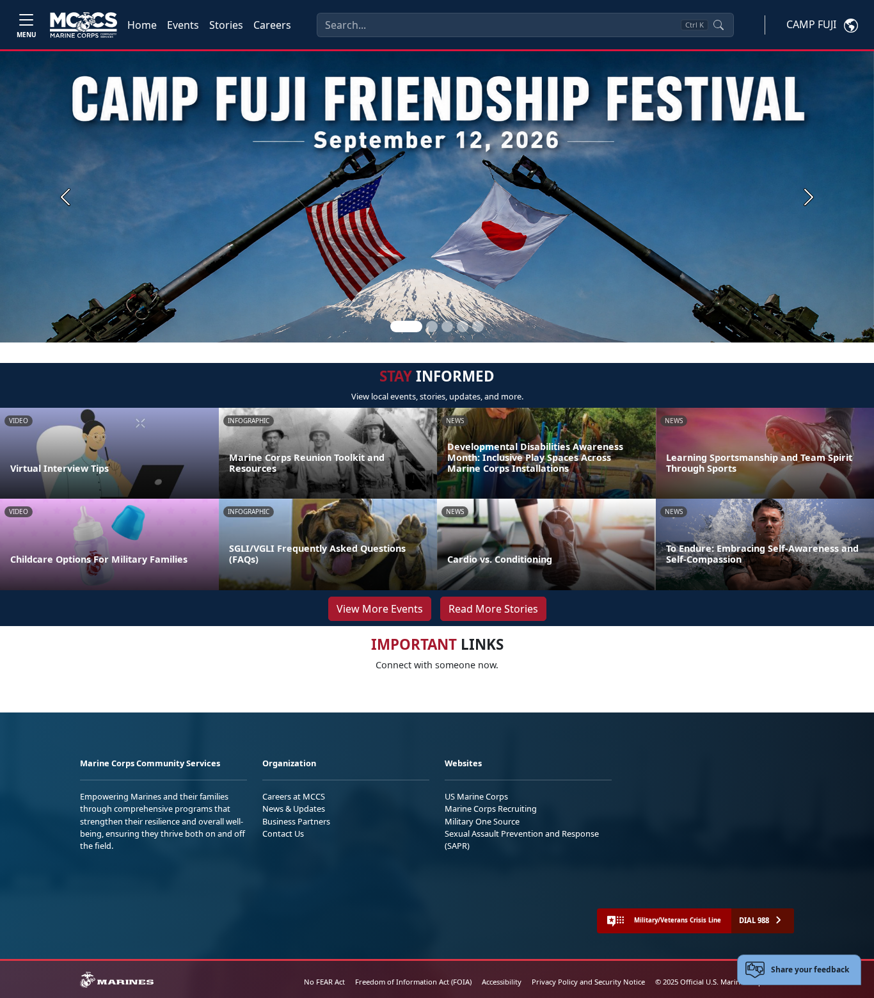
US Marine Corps (476, 796)
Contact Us (283, 833)
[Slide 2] (432, 326)
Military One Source (482, 821)
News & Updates (293, 808)
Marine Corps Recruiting (491, 808)
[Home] (83, 25)
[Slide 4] (462, 326)
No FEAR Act (324, 981)
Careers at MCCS (293, 796)
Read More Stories (493, 609)
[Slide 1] (406, 326)
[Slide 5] (478, 326)
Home (142, 25)
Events (183, 25)
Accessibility (501, 981)
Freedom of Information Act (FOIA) (413, 981)
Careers (272, 25)
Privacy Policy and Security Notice (588, 981)
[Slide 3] (447, 326)
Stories (226, 25)
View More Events (380, 609)
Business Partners (296, 821)
